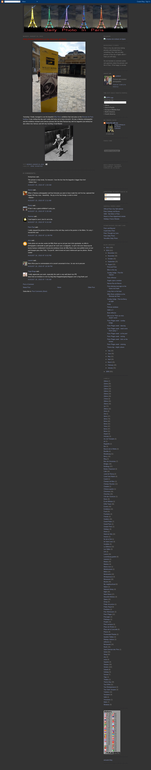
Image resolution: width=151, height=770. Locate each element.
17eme (106, 399)
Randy (30, 205)
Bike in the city (112, 270)
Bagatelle (107, 444)
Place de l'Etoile (109, 627)
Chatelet (106, 486)
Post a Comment (28, 284)
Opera (106, 599)
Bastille (106, 451)
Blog (105, 459)
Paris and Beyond (109, 228)
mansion (106, 559)
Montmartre (107, 574)
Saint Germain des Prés (111, 649)
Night (105, 592)
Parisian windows (112, 307)
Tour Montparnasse (110, 687)
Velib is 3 (110, 310)
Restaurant (107, 644)
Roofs (105, 647)
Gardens (106, 519)
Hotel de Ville (108, 534)
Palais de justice (109, 604)
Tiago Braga (32, 271)
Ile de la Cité (108, 539)
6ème (32, 166)
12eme (106, 386)
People (106, 622)
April (109, 359)
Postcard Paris (112, 267)
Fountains (107, 514)
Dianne (30, 190)
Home (59, 287)
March (110, 362)
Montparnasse (108, 577)
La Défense (107, 546)
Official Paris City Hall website (113, 209)
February (111, 365)
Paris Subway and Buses (112, 211)
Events (106, 506)
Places (106, 632)
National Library (109, 589)
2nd (105, 414)
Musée (106, 582)
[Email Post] (46, 164)
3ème (105, 416)
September (111, 261)
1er (105, 406)
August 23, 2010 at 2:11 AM (39, 200)
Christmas (107, 491)
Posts (108, 195)
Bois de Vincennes (110, 461)
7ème (105, 426)
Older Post (91, 287)
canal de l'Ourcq (109, 474)
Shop (105, 654)
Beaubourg (107, 454)
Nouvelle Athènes (109, 597)
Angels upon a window (114, 280)
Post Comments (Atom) (39, 291)
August (110, 264)
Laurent (30, 260)
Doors (105, 499)
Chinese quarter (109, 489)
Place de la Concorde (110, 629)
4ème (105, 419)
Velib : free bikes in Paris (112, 214)
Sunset (106, 674)
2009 (108, 371)
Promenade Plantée (110, 634)
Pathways (107, 619)
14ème (106, 391)
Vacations (107, 694)
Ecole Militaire (108, 501)
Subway (106, 672)
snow (105, 659)
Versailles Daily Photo (111, 238)
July (109, 351)
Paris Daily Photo (109, 236)
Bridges (106, 464)
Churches (107, 494)
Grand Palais (108, 521)
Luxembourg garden (110, 557)
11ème (106, 384)
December (111, 253)
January (110, 368)
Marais (106, 561)
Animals (106, 436)
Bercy (105, 456)
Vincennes (107, 699)
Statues (106, 664)
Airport (106, 434)
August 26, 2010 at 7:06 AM (40, 279)
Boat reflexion (111, 313)
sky (105, 657)
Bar (105, 446)
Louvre (106, 554)
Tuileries (106, 692)
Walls (105, 702)
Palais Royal (108, 607)
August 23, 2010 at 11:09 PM (40, 235)
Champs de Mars (109, 481)
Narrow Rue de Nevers (114, 283)
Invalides (106, 544)
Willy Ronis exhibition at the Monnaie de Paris (44, 39)
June (109, 353)
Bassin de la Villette (110, 449)
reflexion (106, 642)
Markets (106, 564)
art (104, 441)
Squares (106, 662)
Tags (105, 677)
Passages (107, 617)
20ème (106, 409)
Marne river (107, 567)
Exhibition (39, 166)
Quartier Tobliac (109, 637)
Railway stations (109, 639)
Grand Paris (107, 524)
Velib (105, 697)
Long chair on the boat (114, 291)
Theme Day (107, 682)
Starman (30, 216)
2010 (108, 250)
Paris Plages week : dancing (116, 326)
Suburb (106, 669)
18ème (106, 401)
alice (29, 240)
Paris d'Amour (111, 277)
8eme (105, 429)
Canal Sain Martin (109, 476)
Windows (106, 704)
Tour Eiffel (107, 684)
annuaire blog (108, 760)
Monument (107, 579)
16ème (106, 396)
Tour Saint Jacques (110, 689)
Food (105, 511)
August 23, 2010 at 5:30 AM (40, 211)
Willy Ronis (57, 117)
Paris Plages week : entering (116, 344)
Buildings (107, 466)
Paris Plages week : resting (116, 336)
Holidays (106, 529)
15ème (106, 394)
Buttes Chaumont (109, 469)
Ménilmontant (108, 569)
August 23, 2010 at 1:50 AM (40, 185)
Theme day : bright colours (115, 347)
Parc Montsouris (109, 612)
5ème (105, 421)
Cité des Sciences (109, 496)
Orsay (106, 602)
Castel (106, 479)
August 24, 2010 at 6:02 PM (40, 255)
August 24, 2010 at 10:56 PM (40, 266)
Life (105, 551)
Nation (106, 587)
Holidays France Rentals (111, 219)
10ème (106, 381)
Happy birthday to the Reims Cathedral (120, 126)
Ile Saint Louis (108, 541)
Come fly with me (112, 123)
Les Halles (107, 549)
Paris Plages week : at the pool (117, 333)
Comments (110, 199)
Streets (106, 667)
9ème (105, 431)
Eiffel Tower (107, 504)
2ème (105, 411)
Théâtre (106, 679)
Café (105, 471)
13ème (106, 389)
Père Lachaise (108, 624)
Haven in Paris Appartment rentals (115, 216)
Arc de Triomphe (109, 439)
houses (106, 536)
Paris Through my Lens (111, 233)
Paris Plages (108, 614)
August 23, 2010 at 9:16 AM (40, 222)
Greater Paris (108, 526)
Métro (105, 572)
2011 (108, 247)
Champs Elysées (109, 484)
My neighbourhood (109, 584)
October (110, 259)
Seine (105, 652)
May (109, 356)
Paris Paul (31, 227)
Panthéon (107, 609)
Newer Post (26, 287)
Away (109, 304)
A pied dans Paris (109, 231)
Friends (106, 516)
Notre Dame (107, 594)
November (111, 256)
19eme (106, 404)
